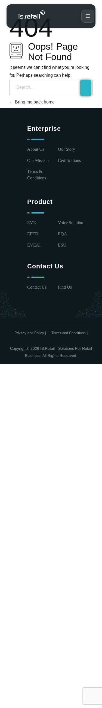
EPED (32, 234)
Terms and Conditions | (69, 333)
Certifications (69, 160)
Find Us (65, 287)
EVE (31, 222)
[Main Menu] (87, 16)
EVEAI (34, 245)
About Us (35, 149)
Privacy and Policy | (30, 333)
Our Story (66, 149)
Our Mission (38, 160)
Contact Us (37, 287)
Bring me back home (34, 102)
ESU (62, 245)
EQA (62, 234)
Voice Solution (70, 222)
